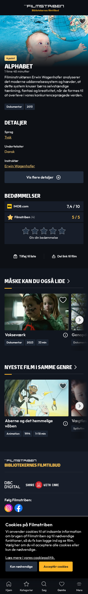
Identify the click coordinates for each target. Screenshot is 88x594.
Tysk (8, 137)
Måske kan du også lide (35, 281)
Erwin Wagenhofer (20, 166)
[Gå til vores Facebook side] (18, 508)
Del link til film (67, 256)
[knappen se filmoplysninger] (65, 335)
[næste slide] (79, 320)
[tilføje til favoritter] (82, 21)
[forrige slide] (9, 320)
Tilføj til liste (27, 256)
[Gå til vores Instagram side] (9, 508)
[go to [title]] (37, 312)
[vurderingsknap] (25, 231)
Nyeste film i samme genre (38, 367)
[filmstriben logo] (44, 8)
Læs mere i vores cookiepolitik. (30, 557)
